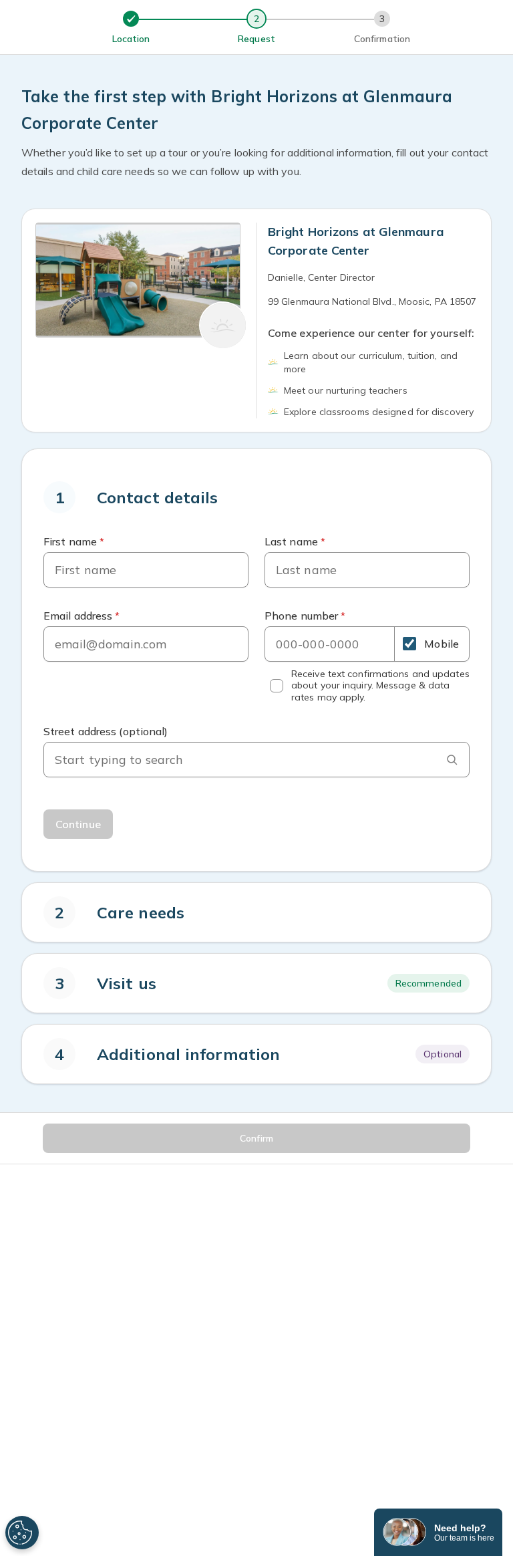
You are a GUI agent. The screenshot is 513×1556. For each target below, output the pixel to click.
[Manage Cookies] (22, 1532)
